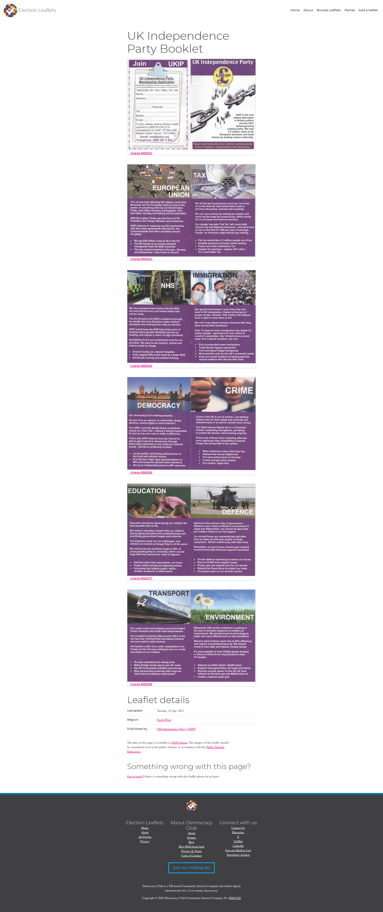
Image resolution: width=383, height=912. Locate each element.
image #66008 (141, 684)
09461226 (235, 898)
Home (295, 10)
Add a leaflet (368, 10)
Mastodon (238, 832)
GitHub (238, 841)
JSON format (179, 742)
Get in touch (134, 776)
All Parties (144, 837)
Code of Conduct (191, 855)
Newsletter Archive (238, 855)
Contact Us (238, 828)
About (308, 10)
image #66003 (141, 153)
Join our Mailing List (238, 850)
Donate (191, 837)
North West (164, 720)
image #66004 (141, 258)
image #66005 (141, 365)
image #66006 (141, 472)
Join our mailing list (191, 868)
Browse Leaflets (329, 10)
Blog (191, 842)
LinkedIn (238, 846)
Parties (349, 10)
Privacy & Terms (191, 851)
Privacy (144, 841)
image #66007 (141, 578)
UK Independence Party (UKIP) (176, 729)
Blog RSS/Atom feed (191, 846)
